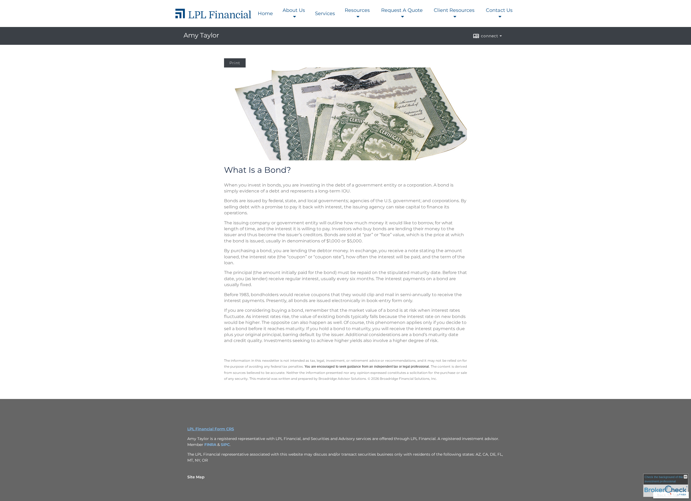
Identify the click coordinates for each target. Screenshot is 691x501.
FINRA (210, 444)
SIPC (225, 444)
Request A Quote (402, 10)
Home (265, 13)
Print (234, 62)
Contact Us (499, 10)
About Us (294, 10)
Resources (357, 10)
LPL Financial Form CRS (210, 428)
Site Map (196, 477)
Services (325, 13)
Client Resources (454, 10)
